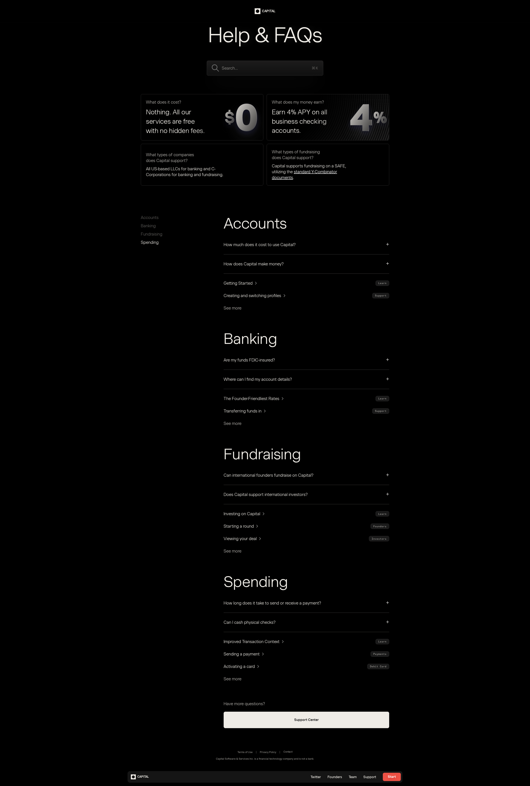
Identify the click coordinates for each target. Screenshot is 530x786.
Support (369, 777)
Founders (335, 777)
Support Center (306, 720)
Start (392, 777)
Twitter (316, 777)
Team (353, 777)
